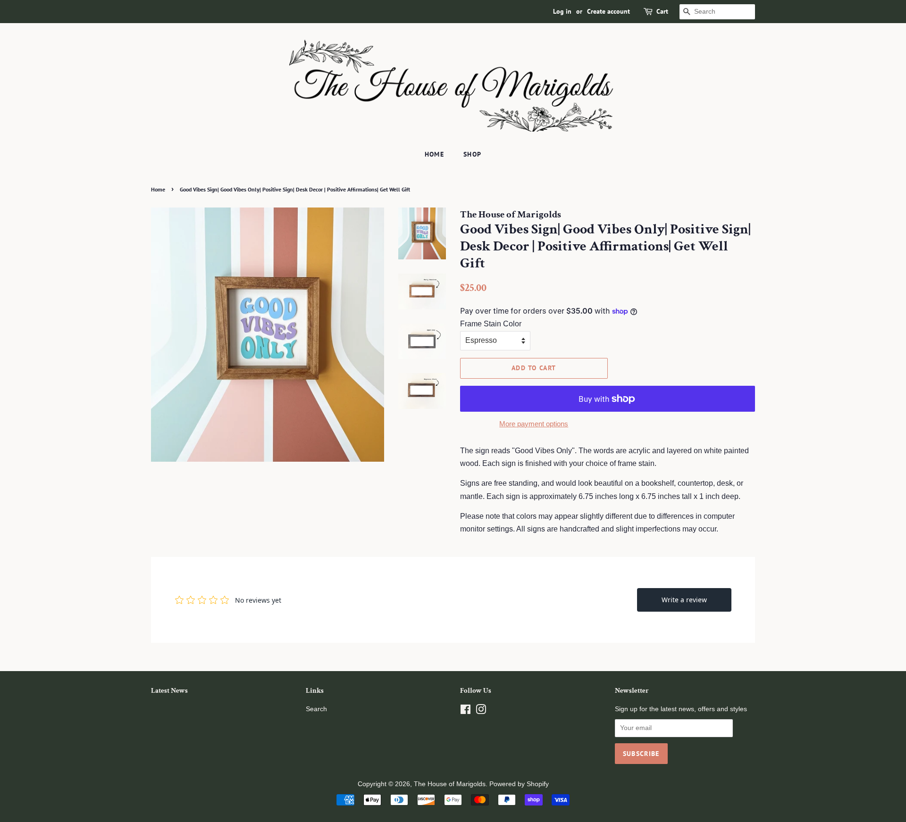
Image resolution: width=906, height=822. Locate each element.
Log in (562, 11)
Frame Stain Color (490, 324)
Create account (608, 11)
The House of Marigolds (450, 784)
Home (435, 154)
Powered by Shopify (519, 784)
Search (316, 709)
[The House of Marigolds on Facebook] (465, 711)
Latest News (169, 690)
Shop (472, 154)
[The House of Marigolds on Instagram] (481, 711)
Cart (662, 11)
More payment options (533, 424)
